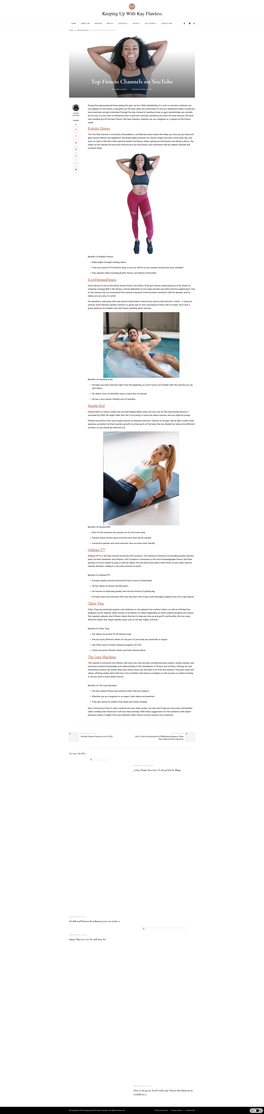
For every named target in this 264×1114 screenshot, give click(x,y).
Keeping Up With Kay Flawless (132, 13)
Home (73, 23)
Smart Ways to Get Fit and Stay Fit (87, 939)
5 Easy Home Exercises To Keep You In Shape (157, 770)
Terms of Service (161, 1110)
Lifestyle (122, 23)
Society (136, 23)
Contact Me (166, 23)
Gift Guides (150, 23)
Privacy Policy (176, 1110)
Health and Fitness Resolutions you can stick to (94, 921)
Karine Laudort (120, 89)
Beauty (110, 23)
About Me (85, 23)
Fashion (98, 23)
